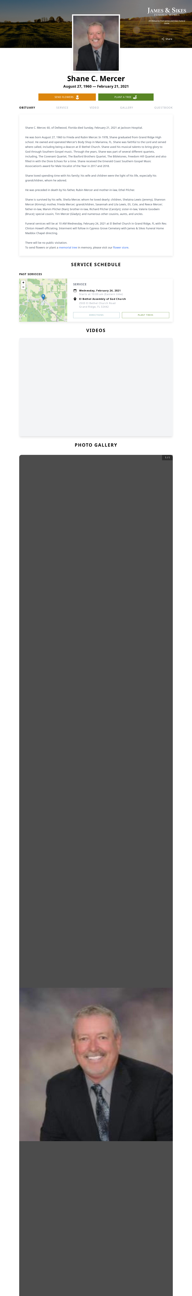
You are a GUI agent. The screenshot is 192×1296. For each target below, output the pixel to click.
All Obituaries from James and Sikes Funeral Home (167, 22)
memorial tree (68, 247)
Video (94, 107)
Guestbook (163, 107)
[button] (43, 297)
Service (62, 107)
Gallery (126, 107)
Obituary (27, 107)
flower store (120, 247)
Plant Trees (145, 314)
